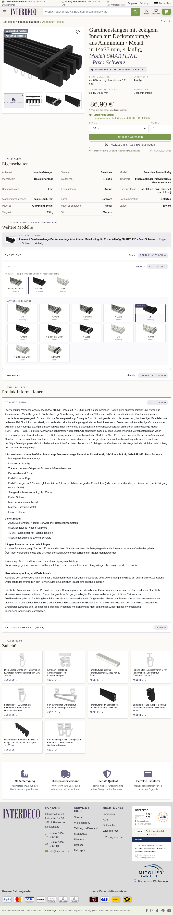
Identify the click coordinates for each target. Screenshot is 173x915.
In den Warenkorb (132, 136)
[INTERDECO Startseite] (23, 11)
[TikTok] (157, 910)
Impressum (109, 814)
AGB (105, 819)
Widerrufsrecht (111, 830)
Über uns (79, 839)
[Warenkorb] (166, 12)
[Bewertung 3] (151, 834)
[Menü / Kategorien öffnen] (4, 11)
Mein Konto (80, 834)
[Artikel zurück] (161, 21)
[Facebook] (147, 910)
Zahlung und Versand (85, 828)
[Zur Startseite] (21, 813)
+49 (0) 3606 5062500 (57, 835)
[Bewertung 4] (153, 834)
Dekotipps (145, 3)
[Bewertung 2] (149, 834)
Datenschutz (110, 825)
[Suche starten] (135, 12)
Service (78, 817)
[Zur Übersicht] (165, 21)
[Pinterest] (163, 910)
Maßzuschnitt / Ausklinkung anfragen (132, 144)
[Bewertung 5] (155, 834)
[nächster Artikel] (169, 21)
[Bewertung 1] (147, 834)
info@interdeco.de (116, 5)
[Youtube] (169, 910)
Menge (155, 123)
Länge (93, 123)
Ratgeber (79, 845)
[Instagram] (151, 910)
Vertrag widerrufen (115, 837)
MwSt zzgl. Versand (119, 110)
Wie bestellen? (82, 822)
